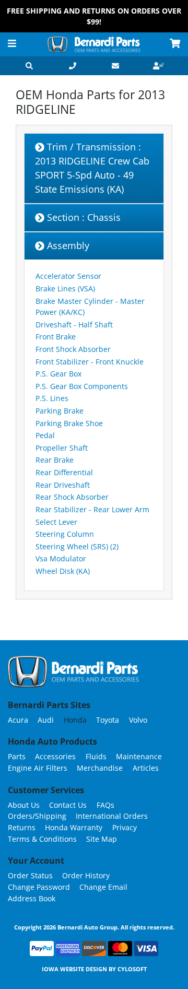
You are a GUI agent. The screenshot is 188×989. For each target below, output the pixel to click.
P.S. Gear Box (58, 374)
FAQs (105, 805)
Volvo (138, 720)
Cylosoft (132, 969)
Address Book (31, 898)
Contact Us (68, 805)
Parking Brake (60, 411)
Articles (146, 768)
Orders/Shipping (37, 816)
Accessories (55, 756)
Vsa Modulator (61, 558)
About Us (24, 805)
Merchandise (100, 768)
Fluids (96, 756)
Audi (46, 720)
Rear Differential (64, 472)
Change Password (39, 887)
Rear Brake (55, 460)
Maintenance (139, 756)
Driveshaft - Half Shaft (74, 324)
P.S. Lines (52, 398)
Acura (18, 720)
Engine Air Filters (37, 768)
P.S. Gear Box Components (82, 386)
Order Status (30, 875)
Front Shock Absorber (73, 349)
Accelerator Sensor (68, 276)
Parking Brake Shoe (69, 423)
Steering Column (65, 534)
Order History (86, 875)
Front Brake (56, 337)
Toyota (107, 720)
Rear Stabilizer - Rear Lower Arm (92, 509)
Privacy (124, 827)
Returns (22, 827)
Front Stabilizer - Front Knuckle (90, 362)
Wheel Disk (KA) (63, 571)
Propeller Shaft (62, 448)
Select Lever (56, 522)
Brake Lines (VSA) (65, 288)
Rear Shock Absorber (72, 497)
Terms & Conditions (42, 839)
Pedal (45, 435)
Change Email (103, 887)
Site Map (101, 839)
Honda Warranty (73, 827)
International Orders (112, 816)
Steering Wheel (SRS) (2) (77, 546)
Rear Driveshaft (63, 485)
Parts (17, 756)
